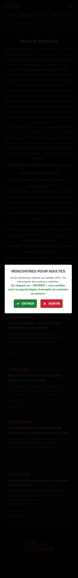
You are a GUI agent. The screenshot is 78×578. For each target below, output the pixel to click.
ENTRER (28, 303)
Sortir (54, 303)
